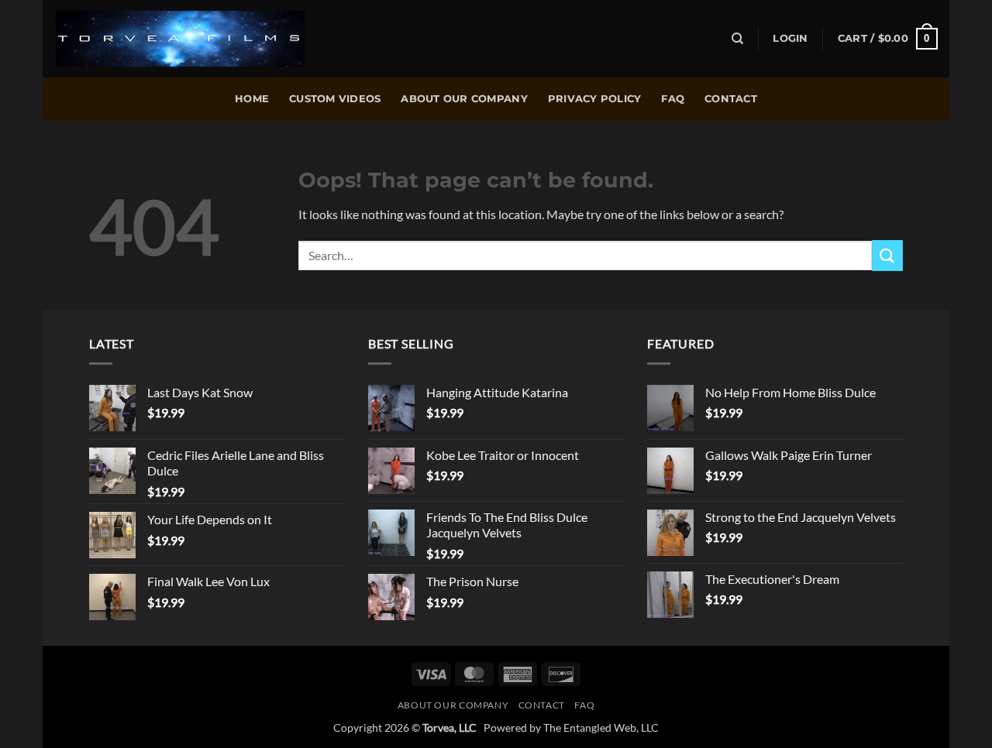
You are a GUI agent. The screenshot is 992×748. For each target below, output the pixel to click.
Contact (730, 99)
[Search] (737, 38)
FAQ (672, 99)
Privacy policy (595, 99)
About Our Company (464, 99)
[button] (790, 39)
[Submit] (887, 255)
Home (252, 99)
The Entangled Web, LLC (601, 727)
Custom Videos (335, 99)
